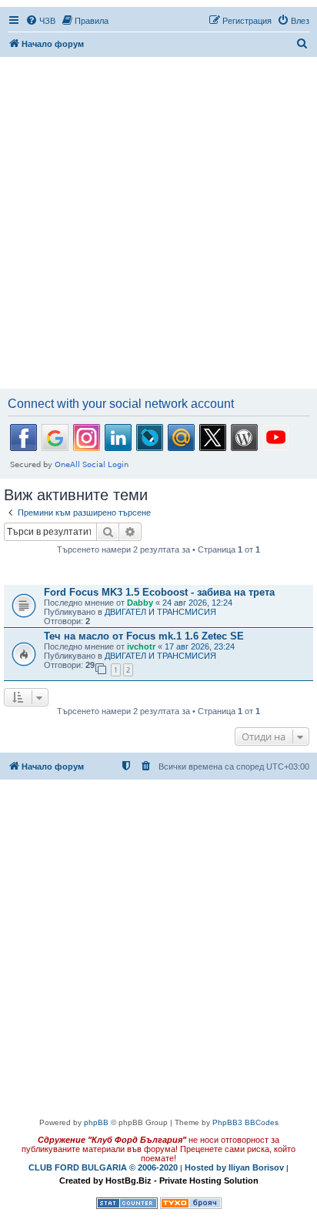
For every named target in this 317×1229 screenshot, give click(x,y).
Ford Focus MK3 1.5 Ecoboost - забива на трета (159, 592)
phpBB (96, 1122)
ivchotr (141, 646)
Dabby (140, 602)
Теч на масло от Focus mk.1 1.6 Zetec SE (144, 636)
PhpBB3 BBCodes (245, 1122)
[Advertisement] (158, 223)
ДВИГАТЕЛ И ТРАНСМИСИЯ (160, 611)
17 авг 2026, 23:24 (200, 646)
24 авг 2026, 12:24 (197, 602)
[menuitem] (40, 21)
